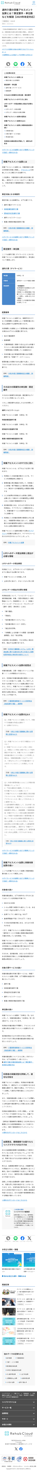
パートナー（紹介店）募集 (30, 1466)
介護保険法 (6, 21)
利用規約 (9, 1466)
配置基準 (8, 91)
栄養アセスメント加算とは (13, 77)
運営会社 (4, 1466)
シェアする (22, 67)
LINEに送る (16, 67)
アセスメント (25, 170)
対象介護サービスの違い (13, 134)
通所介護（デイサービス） (14, 88)
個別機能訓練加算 (11, 1366)
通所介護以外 (23, 1382)
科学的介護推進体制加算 (13, 1370)
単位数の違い (10, 137)
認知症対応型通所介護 (12, 213)
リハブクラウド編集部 (22, 1211)
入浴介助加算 (24, 1374)
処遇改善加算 (26, 1378)
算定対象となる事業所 (13, 80)
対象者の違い (10, 131)
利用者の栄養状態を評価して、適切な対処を (18, 142)
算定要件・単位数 (10, 84)
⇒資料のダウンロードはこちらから (14, 1132)
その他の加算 (10, 1382)
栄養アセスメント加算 (16, 542)
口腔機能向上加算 (11, 1378)
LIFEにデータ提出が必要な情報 (15, 112)
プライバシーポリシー (18, 1466)
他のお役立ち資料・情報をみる (15, 1276)
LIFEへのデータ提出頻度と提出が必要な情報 (18, 104)
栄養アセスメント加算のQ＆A (14, 121)
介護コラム (17, 1393)
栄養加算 (12, 21)
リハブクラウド (6, 1393)
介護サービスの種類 (12, 1362)
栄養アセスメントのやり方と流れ (16, 99)
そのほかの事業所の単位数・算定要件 (17, 95)
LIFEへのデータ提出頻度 (13, 109)
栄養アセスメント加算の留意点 (15, 116)
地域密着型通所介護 (11, 209)
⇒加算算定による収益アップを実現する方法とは (17, 55)
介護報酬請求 (20, 1358)
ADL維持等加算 (11, 1374)
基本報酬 (9, 1358)
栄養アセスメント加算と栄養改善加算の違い (18, 126)
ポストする (29, 67)
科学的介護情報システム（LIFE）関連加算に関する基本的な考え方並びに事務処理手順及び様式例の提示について (18, 652)
